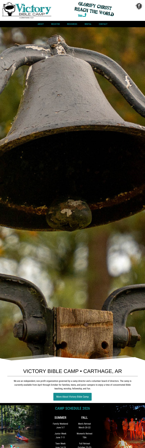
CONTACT (103, 24)
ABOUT (41, 24)
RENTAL (88, 24)
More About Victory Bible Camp (72, 396)
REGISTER (55, 24)
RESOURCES (72, 24)
